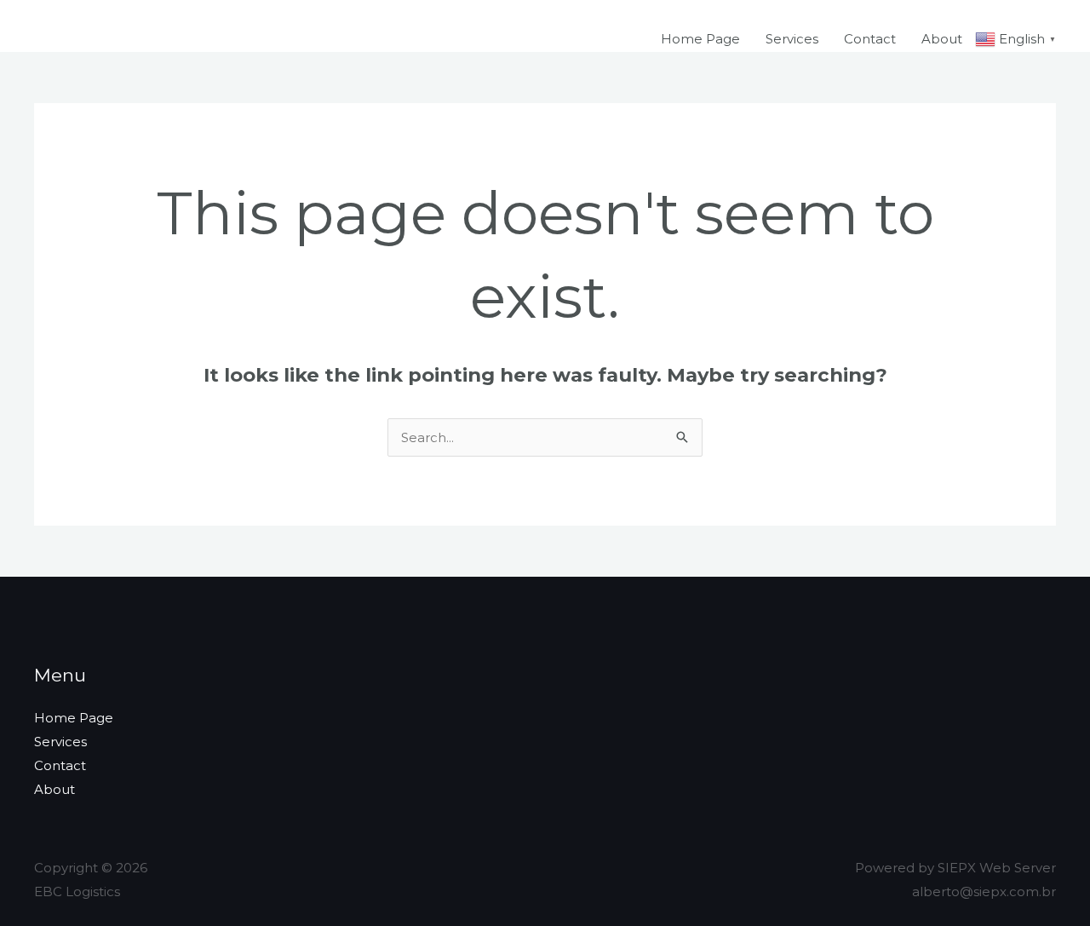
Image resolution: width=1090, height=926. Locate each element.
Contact (870, 39)
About (941, 39)
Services (792, 39)
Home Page (700, 39)
